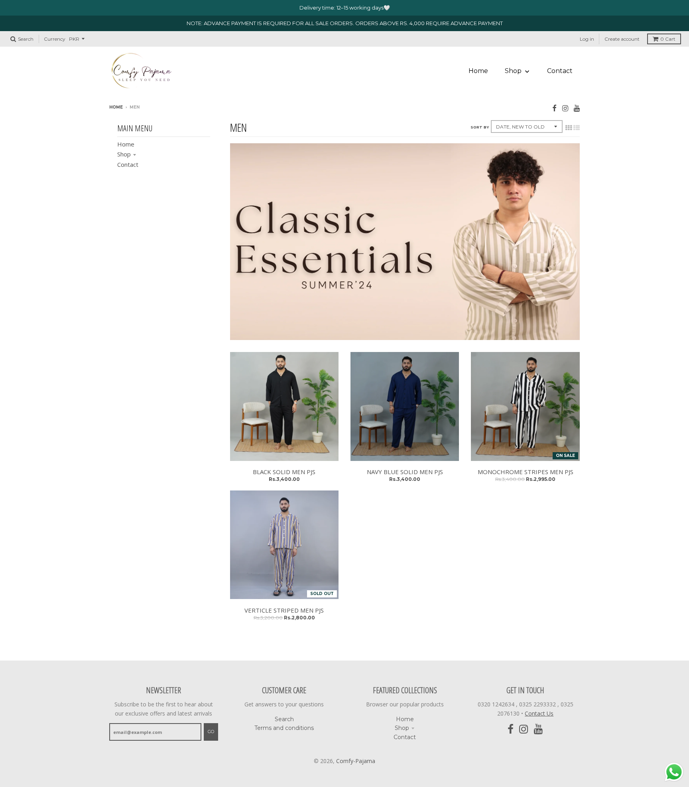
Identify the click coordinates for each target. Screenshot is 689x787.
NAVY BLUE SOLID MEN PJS (405, 472)
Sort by (479, 127)
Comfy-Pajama (355, 761)
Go (211, 731)
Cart (667, 39)
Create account (622, 39)
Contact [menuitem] (560, 71)
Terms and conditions (284, 728)
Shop (124, 154)
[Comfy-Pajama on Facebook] (554, 108)
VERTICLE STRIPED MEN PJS (284, 610)
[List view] (576, 128)
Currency (54, 39)
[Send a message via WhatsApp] (674, 772)
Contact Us (539, 713)
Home (116, 107)
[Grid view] (568, 128)
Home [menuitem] (478, 71)
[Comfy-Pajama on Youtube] (577, 108)
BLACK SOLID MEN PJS (284, 472)
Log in (587, 39)
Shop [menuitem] (513, 71)
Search (284, 719)
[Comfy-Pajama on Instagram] (565, 108)
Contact (127, 164)
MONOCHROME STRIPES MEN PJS (525, 472)
